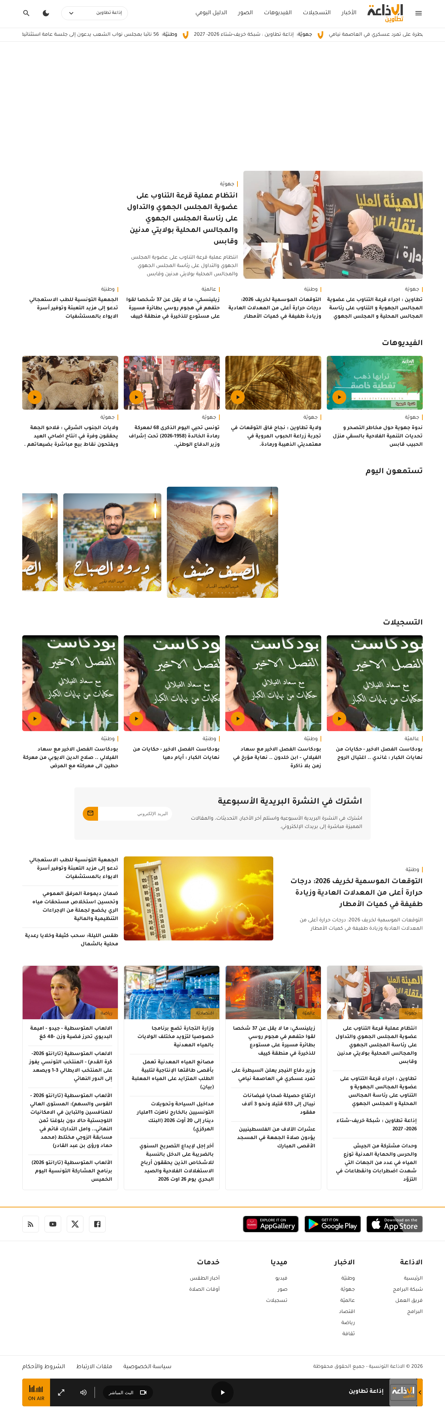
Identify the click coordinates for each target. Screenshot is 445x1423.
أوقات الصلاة (204, 1290)
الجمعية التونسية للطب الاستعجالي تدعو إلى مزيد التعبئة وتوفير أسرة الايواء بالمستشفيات (73, 309)
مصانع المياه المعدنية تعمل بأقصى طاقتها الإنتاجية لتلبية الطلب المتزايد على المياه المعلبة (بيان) (173, 1075)
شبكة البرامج (408, 1290)
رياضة (106, 1013)
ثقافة (348, 1334)
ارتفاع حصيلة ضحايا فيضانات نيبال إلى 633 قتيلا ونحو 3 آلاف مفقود (278, 1105)
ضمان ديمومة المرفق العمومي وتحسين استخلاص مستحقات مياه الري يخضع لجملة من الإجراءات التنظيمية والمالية (75, 907)
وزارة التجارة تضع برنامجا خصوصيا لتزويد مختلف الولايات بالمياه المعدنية (175, 1037)
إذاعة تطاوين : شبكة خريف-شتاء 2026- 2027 (299, 35)
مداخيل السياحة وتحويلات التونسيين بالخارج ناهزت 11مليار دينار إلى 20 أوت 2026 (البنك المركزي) (175, 1117)
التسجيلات (317, 13)
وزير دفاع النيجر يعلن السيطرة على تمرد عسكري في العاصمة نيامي (273, 1075)
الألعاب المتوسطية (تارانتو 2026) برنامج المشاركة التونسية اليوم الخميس (72, 1172)
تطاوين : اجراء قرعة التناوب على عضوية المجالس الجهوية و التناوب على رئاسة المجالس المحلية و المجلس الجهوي (375, 309)
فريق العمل (409, 1301)
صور (283, 1290)
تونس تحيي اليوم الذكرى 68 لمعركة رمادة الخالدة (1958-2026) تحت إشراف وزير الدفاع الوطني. (174, 437)
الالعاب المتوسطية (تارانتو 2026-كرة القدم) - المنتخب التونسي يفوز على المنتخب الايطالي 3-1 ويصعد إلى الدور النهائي (70, 1067)
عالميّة (209, 290)
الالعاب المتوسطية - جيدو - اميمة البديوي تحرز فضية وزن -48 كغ (71, 1033)
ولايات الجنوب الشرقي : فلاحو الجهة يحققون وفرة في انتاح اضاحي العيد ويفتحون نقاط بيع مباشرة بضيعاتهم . (71, 437)
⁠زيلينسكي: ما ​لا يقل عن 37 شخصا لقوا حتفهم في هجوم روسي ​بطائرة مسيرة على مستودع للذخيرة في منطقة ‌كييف (173, 309)
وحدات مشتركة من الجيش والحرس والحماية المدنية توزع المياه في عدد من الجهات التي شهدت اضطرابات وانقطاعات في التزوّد (376, 1163)
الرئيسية (413, 1279)
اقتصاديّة (205, 1013)
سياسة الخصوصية (147, 1367)
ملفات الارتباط (94, 1367)
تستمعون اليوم (394, 472)
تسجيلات (277, 1301)
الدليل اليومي (211, 13)
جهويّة (227, 184)
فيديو (281, 1279)
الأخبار (349, 13)
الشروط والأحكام (43, 1367)
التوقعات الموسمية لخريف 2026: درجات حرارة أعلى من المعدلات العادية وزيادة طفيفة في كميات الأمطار (274, 309)
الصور (245, 13)
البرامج (415, 1312)
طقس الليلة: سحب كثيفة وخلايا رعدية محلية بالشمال (71, 940)
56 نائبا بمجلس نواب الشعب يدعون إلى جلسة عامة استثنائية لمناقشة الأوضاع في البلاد (114, 35)
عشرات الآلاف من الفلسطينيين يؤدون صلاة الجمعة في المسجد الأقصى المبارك (276, 1138)
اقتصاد (347, 1312)
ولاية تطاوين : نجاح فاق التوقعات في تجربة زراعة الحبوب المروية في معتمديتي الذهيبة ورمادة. (276, 437)
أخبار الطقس (205, 1279)
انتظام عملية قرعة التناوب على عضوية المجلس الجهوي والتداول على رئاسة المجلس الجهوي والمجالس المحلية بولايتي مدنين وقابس (182, 219)
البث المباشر (121, 1392)
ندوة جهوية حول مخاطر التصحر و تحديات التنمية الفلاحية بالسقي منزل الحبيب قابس (378, 437)
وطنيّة (311, 290)
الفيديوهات (278, 13)
